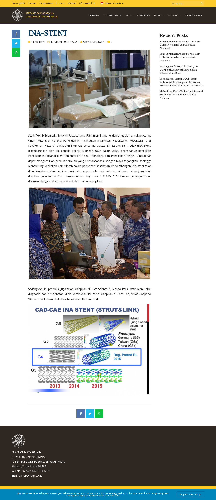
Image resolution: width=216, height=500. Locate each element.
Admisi (158, 15)
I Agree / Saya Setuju (190, 494)
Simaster (32, 3)
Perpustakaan (46, 3)
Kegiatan (173, 15)
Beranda (94, 15)
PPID (128, 15)
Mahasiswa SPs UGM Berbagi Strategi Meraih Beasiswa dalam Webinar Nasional (181, 94)
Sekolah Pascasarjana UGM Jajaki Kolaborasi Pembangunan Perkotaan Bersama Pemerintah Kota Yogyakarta (181, 82)
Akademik (142, 15)
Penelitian (37, 42)
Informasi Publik (87, 3)
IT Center (60, 3)
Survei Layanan (193, 15)
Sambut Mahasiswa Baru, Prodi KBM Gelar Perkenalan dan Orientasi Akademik (180, 45)
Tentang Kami (111, 15)
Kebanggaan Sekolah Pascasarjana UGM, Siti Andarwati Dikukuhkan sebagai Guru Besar (179, 69)
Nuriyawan (97, 42)
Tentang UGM (18, 3)
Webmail (72, 3)
